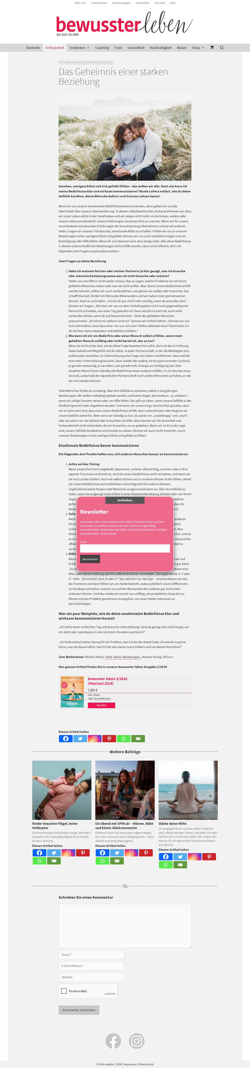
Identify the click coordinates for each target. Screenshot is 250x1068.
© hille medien (105, 1064)
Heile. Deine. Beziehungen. (123, 657)
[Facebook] (66, 738)
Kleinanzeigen (121, 3)
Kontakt (160, 3)
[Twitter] (80, 738)
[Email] (138, 738)
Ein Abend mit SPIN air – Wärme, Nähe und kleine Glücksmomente (124, 825)
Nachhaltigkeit (160, 47)
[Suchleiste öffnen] (222, 48)
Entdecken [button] (77, 47)
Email (83, 542)
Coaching (102, 47)
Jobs (173, 3)
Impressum (130, 1064)
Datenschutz (146, 1064)
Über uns (80, 3)
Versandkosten (102, 698)
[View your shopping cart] (212, 48)
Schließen (125, 500)
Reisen (182, 47)
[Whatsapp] (123, 738)
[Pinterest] (109, 738)
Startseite (33, 47)
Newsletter (143, 3)
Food (118, 47)
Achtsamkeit (55, 47)
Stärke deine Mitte (173, 823)
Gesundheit (136, 47)
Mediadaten (99, 3)
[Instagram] (95, 738)
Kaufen (101, 705)
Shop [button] (196, 47)
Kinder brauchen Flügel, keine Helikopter (54, 825)
